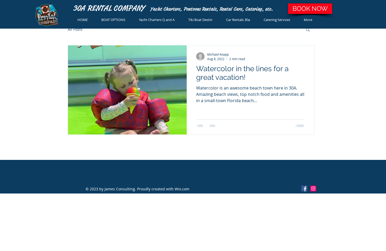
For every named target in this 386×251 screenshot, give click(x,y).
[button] (307, 30)
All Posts (75, 29)
